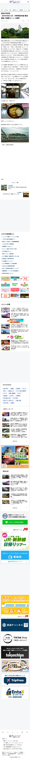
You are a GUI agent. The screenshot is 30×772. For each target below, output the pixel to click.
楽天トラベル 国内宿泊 (8, 253)
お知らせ (15, 752)
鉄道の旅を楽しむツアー (8, 273)
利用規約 (21, 752)
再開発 (12, 388)
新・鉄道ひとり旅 (7, 398)
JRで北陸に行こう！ (7, 251)
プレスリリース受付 (6, 755)
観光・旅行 (6, 388)
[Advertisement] (15, 162)
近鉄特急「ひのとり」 (7, 246)
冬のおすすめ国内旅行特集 (8, 266)
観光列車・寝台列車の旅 (8, 258)
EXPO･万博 (6, 402)
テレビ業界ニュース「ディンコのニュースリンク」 (13, 742)
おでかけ (6, 10)
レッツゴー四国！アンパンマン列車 (10, 236)
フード (5, 393)
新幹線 (12, 402)
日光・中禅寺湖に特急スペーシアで (10, 268)
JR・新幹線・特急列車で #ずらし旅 (10, 256)
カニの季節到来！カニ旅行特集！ (10, 263)
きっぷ (25, 10)
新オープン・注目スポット (9, 400)
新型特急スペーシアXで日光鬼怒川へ (10, 270)
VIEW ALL (15, 441)
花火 (10, 10)
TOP (2, 10)
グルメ (19, 393)
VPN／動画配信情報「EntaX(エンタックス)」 (12, 746)
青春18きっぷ (15, 10)
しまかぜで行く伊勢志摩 (8, 244)
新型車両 (21, 10)
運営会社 (4, 753)
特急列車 (18, 388)
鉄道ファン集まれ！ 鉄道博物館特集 (10, 241)
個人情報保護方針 (11, 753)
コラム (3, 13)
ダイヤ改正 (16, 398)
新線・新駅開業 (12, 393)
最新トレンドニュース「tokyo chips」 (11, 740)
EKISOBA (7, 13)
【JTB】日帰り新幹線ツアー (9, 239)
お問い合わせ (20, 753)
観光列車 (5, 395)
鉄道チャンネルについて (7, 752)
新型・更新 (19, 400)
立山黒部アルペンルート (8, 261)
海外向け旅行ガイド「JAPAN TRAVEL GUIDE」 (13, 748)
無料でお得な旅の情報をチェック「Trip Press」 (13, 744)
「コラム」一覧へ (15, 182)
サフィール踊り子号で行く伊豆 (9, 248)
